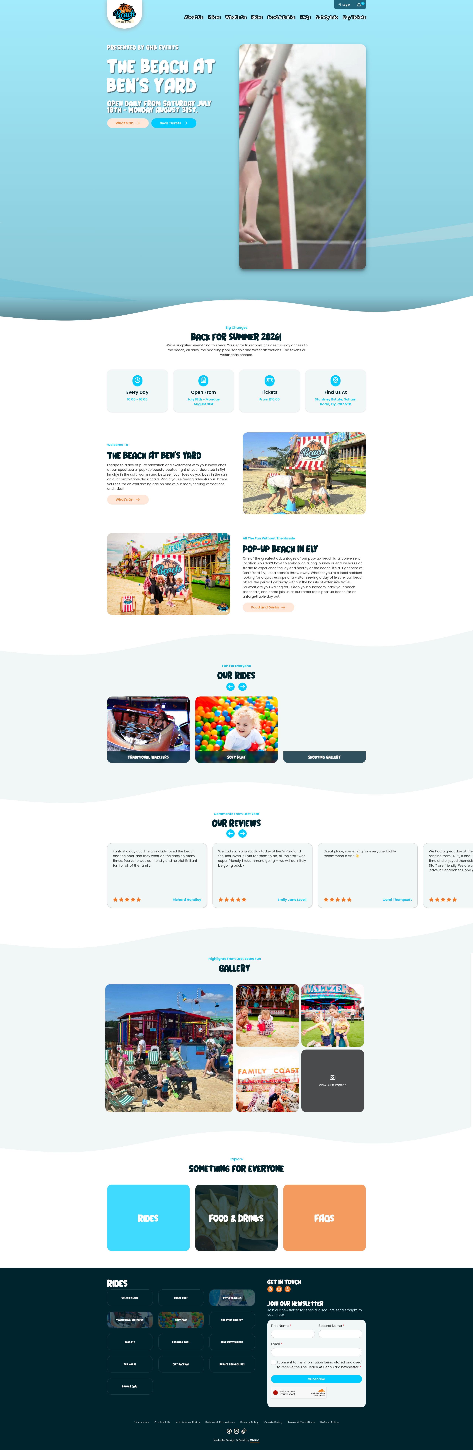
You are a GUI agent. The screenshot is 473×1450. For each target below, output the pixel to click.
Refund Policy (329, 1422)
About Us (194, 17)
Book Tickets (170, 123)
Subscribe (316, 1379)
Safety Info (327, 17)
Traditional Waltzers (130, 1320)
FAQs (305, 17)
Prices (214, 17)
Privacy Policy (249, 1422)
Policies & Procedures (220, 1422)
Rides (257, 17)
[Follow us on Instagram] (236, 1431)
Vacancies (142, 1422)
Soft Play (181, 1320)
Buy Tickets (354, 17)
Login (346, 4)
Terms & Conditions (301, 1422)
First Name (281, 1325)
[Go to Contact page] (288, 1289)
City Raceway (181, 1364)
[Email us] (279, 1289)
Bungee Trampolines (232, 1364)
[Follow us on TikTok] (244, 1431)
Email (276, 1344)
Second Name (331, 1325)
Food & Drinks (281, 17)
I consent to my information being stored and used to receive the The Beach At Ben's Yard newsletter (319, 1364)
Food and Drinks (265, 607)
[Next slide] (242, 687)
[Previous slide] (230, 687)
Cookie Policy (273, 1422)
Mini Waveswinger (232, 1342)
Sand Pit (236, 757)
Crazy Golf (181, 1297)
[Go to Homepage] (124, 13)
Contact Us (162, 1422)
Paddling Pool (325, 757)
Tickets (270, 392)
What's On (236, 17)
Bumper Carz (130, 1386)
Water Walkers (232, 1297)
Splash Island (130, 1297)
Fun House (130, 1364)
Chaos (254, 1440)
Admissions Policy (188, 1422)
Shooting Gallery (148, 757)
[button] (359, 4)
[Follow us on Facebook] (229, 1431)
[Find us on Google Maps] (270, 1289)
